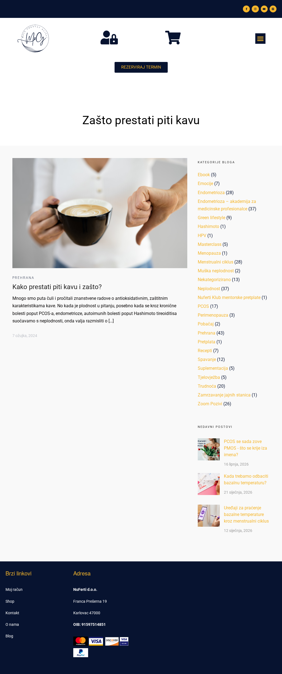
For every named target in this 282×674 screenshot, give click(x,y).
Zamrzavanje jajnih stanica (224, 395)
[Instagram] (255, 9)
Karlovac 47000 (86, 613)
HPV (202, 235)
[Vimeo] (273, 9)
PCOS (203, 306)
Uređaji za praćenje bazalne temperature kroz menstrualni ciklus (246, 514)
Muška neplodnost (216, 270)
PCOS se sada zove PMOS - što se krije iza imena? (245, 448)
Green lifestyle (211, 217)
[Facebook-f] (246, 9)
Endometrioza (211, 192)
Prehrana (23, 278)
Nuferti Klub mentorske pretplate (229, 297)
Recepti (205, 350)
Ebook (204, 174)
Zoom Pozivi (210, 403)
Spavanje (207, 359)
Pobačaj (206, 324)
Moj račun (14, 589)
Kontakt (12, 613)
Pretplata (206, 341)
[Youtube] (264, 9)
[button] (260, 38)
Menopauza (209, 253)
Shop (10, 601)
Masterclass (209, 244)
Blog (9, 636)
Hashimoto (208, 226)
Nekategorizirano (214, 279)
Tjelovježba (209, 377)
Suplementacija (213, 368)
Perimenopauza (213, 315)
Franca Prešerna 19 (90, 601)
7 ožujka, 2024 (24, 335)
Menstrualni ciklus (215, 262)
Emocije (205, 183)
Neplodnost (209, 288)
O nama (12, 624)
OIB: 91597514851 (89, 624)
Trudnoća (207, 386)
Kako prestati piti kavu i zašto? (57, 287)
